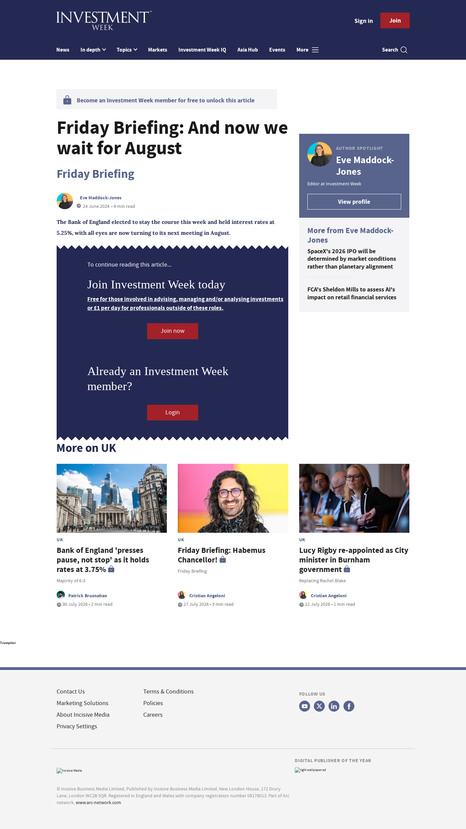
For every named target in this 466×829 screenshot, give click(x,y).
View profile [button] (354, 202)
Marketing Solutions (82, 703)
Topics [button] (125, 49)
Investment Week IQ (202, 49)
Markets (157, 49)
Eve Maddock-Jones (100, 197)
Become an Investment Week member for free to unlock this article (165, 100)
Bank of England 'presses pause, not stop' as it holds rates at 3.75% (103, 560)
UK (60, 539)
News (62, 49)
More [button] (302, 49)
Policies (153, 703)
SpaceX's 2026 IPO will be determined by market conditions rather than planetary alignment (351, 259)
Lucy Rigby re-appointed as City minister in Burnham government (353, 560)
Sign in (363, 21)
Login (172, 412)
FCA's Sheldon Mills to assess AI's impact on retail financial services (351, 293)
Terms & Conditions (168, 692)
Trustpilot (8, 643)
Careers (153, 715)
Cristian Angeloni (207, 595)
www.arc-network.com (98, 802)
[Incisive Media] (69, 770)
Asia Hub (247, 49)
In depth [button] (91, 49)
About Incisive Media (83, 715)
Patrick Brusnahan (87, 595)
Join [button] (395, 20)
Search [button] (390, 49)
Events (277, 49)
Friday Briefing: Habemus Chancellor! (221, 555)
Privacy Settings (77, 726)
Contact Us (71, 692)
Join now (173, 331)
